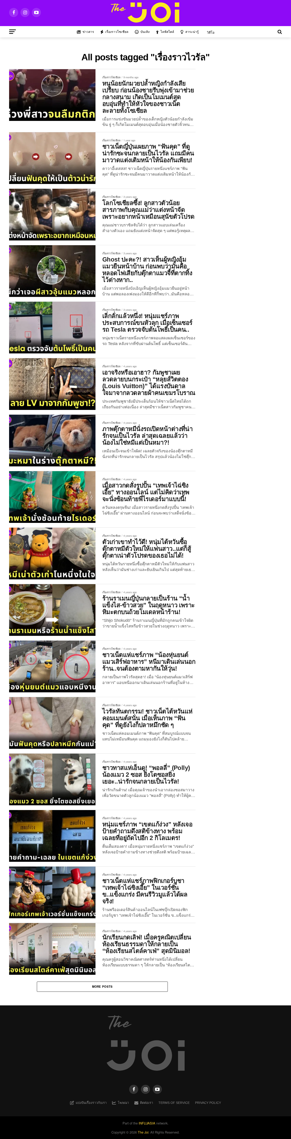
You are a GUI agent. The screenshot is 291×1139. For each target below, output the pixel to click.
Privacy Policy (208, 1103)
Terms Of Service (174, 1103)
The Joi (143, 1132)
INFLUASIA (147, 1123)
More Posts (102, 987)
